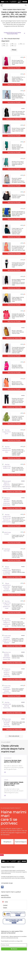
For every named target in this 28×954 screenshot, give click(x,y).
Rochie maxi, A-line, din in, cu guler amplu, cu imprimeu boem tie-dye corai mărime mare (18, 248)
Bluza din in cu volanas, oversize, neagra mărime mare (18, 196)
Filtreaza (14, 49)
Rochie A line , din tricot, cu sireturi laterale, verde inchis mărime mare (17, 147)
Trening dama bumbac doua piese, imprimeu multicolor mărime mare (18, 265)
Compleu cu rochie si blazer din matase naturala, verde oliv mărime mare (18, 418)
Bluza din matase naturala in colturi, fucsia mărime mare (17, 366)
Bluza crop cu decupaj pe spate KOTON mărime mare (18, 723)
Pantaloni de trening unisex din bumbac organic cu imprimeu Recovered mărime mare (18, 401)
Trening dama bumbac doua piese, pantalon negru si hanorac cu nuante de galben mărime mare (18, 350)
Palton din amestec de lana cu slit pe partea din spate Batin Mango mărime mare (18, 113)
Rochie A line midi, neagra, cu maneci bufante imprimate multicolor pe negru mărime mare (17, 554)
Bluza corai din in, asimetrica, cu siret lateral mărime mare (17, 383)
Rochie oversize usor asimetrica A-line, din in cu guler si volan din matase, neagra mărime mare (18, 452)
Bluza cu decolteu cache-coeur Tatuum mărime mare (18, 332)
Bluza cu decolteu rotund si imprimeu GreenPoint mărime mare (17, 502)
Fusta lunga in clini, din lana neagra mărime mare (18, 536)
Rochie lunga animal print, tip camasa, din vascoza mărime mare (18, 434)
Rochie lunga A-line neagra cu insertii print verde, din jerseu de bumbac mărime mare (18, 624)
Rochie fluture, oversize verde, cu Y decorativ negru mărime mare (18, 130)
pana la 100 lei (4, 895)
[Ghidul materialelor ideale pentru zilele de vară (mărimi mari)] (14, 788)
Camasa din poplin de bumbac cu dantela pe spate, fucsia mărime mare (18, 316)
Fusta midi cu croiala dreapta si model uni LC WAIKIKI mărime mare (17, 640)
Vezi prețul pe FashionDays (14, 119)
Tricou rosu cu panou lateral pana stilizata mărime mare (18, 690)
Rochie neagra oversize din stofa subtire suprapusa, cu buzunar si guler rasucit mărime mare (18, 282)
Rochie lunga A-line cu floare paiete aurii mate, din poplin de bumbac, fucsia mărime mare (18, 606)
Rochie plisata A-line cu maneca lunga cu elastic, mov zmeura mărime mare (18, 79)
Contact (5, 905)
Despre (5, 907)
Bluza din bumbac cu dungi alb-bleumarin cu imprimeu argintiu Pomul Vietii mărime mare (18, 96)
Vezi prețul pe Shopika (14, 68)
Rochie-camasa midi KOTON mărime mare (18, 706)
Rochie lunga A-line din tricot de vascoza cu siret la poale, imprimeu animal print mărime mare (18, 520)
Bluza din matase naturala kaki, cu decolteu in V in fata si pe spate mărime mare (18, 180)
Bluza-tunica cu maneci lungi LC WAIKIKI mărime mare (18, 571)
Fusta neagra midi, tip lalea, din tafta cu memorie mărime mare (18, 299)
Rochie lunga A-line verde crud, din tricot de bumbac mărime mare (18, 469)
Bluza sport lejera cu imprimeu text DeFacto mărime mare (18, 485)
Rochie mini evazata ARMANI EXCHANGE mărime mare (18, 656)
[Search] (25, 5)
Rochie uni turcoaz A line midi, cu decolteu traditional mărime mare (18, 163)
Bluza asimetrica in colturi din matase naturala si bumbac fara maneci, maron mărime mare (18, 589)
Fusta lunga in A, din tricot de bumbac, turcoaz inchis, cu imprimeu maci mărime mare (17, 231)
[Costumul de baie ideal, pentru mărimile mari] (14, 765)
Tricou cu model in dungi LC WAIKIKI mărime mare (17, 673)
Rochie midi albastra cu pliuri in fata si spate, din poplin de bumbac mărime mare (18, 213)
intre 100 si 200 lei (6, 897)
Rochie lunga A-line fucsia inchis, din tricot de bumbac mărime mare (18, 62)
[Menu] (2, 5)
